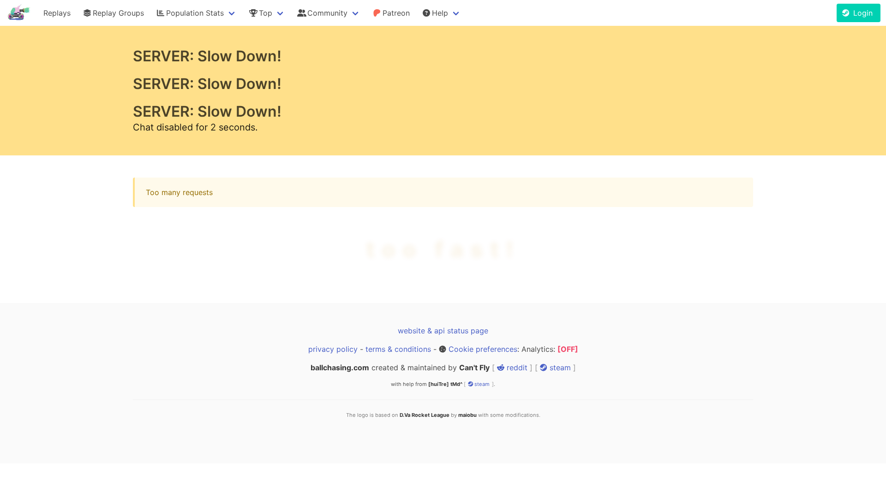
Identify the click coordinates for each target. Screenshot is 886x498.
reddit (515, 367)
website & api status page (443, 330)
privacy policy (333, 349)
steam (559, 367)
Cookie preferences (483, 349)
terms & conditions (398, 349)
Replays (57, 13)
